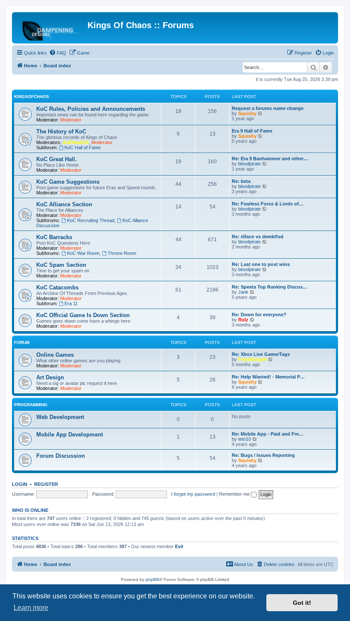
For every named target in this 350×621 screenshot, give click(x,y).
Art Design (50, 377)
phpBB (152, 579)
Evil (179, 546)
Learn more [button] (31, 607)
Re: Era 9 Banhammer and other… (270, 158)
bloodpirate (249, 163)
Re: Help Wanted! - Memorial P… (268, 376)
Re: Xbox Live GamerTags (261, 354)
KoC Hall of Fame (82, 147)
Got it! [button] (302, 602)
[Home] (51, 27)
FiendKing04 (252, 359)
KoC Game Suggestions (67, 182)
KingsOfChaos (31, 96)
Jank (243, 292)
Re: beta (241, 181)
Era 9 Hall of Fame (252, 130)
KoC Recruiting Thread (90, 220)
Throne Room (122, 253)
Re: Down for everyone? (259, 314)
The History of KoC (61, 131)
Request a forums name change (267, 108)
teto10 (244, 439)
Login (19, 484)
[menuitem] (57, 53)
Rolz (243, 319)
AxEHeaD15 (76, 142)
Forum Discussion (60, 456)
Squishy (247, 113)
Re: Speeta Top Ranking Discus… (269, 286)
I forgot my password (193, 494)
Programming (30, 404)
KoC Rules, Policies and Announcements (90, 109)
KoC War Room (83, 253)
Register (46, 484)
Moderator (71, 119)
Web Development (60, 417)
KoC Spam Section (61, 265)
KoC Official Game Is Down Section (83, 315)
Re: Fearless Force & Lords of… (267, 203)
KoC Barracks (54, 237)
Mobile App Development (69, 434)
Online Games (55, 355)
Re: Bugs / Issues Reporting (263, 455)
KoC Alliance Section (64, 204)
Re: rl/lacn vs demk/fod (257, 236)
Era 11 (71, 303)
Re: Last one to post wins (261, 264)
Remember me (235, 494)
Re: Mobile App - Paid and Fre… (267, 433)
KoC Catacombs (57, 287)
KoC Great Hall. (56, 159)
